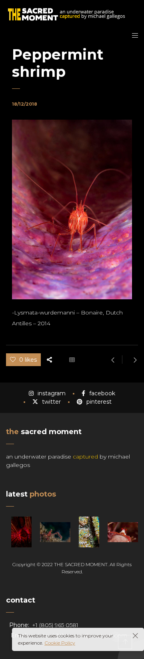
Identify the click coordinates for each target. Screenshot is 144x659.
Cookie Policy (59, 643)
